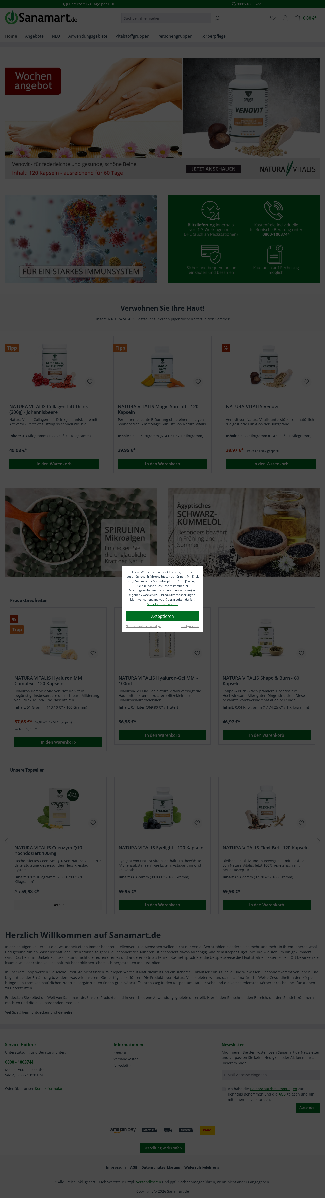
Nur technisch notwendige (143, 626)
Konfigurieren (190, 626)
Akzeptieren (162, 616)
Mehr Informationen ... (162, 604)
